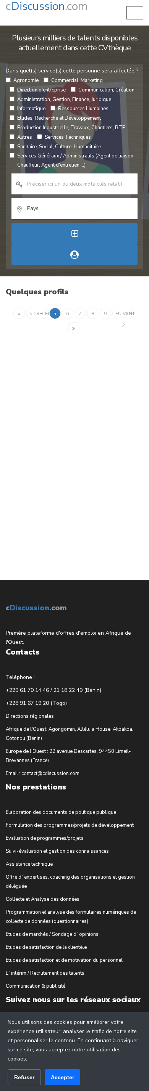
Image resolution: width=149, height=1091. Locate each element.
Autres (24, 137)
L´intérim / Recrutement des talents (45, 973)
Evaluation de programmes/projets (45, 838)
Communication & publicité (35, 986)
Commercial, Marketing (77, 80)
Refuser (24, 1077)
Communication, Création (106, 90)
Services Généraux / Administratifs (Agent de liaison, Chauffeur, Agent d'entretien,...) (75, 160)
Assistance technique (29, 864)
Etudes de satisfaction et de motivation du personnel (64, 960)
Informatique (31, 108)
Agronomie (26, 80)
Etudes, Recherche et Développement (59, 118)
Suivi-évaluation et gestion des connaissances (57, 851)
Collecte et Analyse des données (42, 899)
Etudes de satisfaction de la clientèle (46, 947)
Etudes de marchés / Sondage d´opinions (52, 934)
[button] (134, 12)
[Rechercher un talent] (74, 254)
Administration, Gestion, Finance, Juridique (64, 99)
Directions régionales (30, 716)
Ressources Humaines (83, 108)
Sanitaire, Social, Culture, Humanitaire (59, 146)
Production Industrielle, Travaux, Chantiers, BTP (71, 127)
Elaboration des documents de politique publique (61, 812)
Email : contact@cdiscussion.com (42, 773)
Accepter (62, 1077)
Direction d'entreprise (41, 90)
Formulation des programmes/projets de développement (70, 825)
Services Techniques (68, 137)
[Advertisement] (63, 451)
